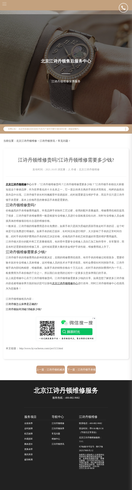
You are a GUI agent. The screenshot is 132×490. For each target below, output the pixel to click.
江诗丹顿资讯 (47, 140)
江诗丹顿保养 (58, 428)
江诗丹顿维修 (58, 423)
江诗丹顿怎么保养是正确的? (22, 304)
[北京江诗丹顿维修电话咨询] (125, 7)
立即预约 (66, 250)
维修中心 (56, 439)
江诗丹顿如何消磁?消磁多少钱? (24, 309)
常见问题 (63, 140)
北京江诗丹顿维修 (26, 140)
